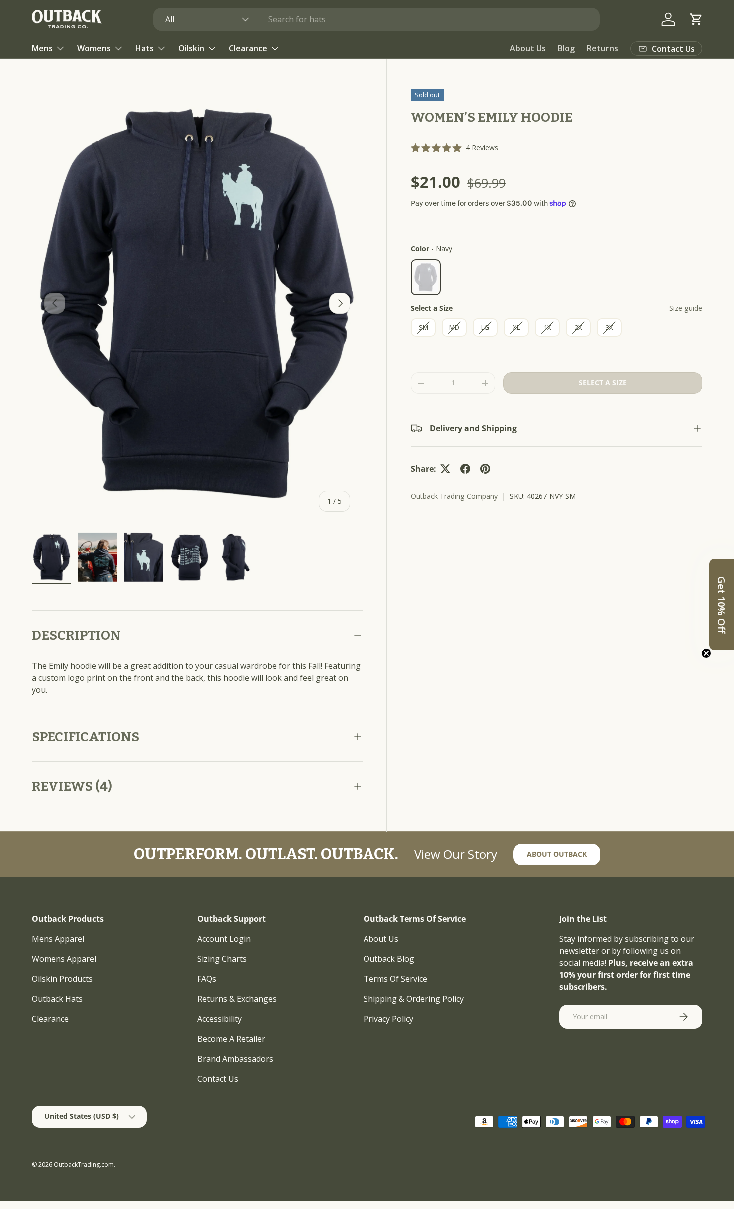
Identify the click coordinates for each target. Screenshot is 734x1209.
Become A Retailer (231, 1038)
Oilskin (191, 48)
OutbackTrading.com (84, 1164)
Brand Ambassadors (235, 1058)
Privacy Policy (388, 1018)
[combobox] (376, 19)
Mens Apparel (58, 938)
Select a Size (432, 308)
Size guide (685, 308)
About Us (528, 48)
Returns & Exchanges (237, 998)
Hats (144, 48)
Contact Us (217, 1078)
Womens (94, 48)
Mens (42, 48)
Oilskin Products (62, 978)
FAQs (206, 978)
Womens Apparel (64, 958)
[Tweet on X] (445, 469)
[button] (696, 19)
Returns (602, 48)
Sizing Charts (222, 958)
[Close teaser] (706, 653)
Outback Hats (57, 998)
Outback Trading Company (454, 496)
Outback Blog (389, 958)
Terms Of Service (395, 978)
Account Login (224, 938)
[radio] (426, 277)
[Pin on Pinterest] (485, 469)
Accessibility (219, 1018)
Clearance (248, 48)
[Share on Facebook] (465, 469)
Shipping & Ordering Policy (414, 998)
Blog (566, 48)
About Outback (557, 854)
